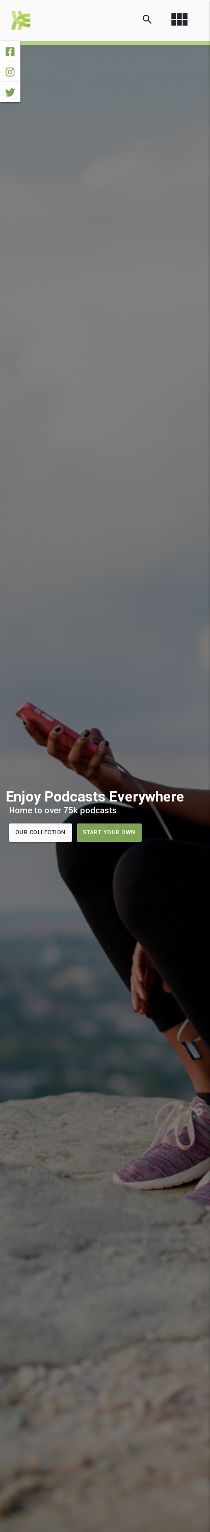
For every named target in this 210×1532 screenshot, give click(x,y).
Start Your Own (109, 832)
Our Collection (40, 832)
